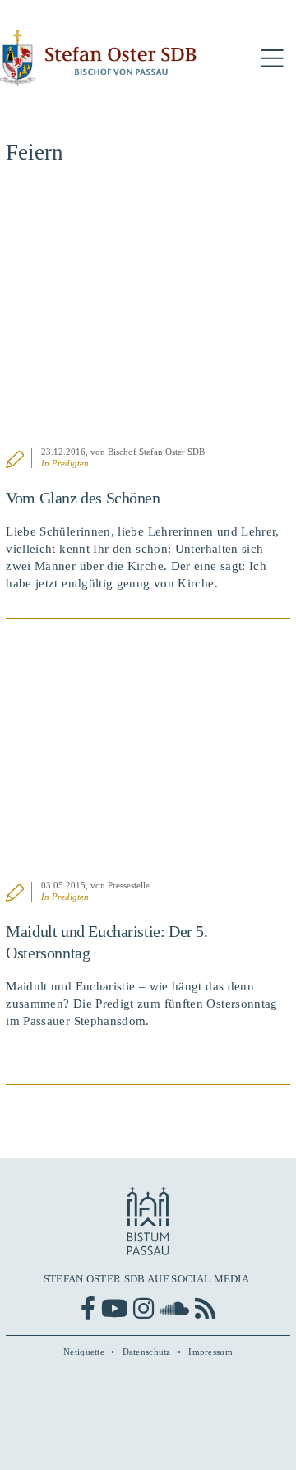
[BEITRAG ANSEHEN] (148, 315)
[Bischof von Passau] (98, 58)
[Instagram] (143, 1308)
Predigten (70, 463)
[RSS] (205, 1308)
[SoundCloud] (174, 1308)
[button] (272, 58)
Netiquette (83, 1351)
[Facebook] (88, 1308)
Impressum (210, 1351)
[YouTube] (114, 1308)
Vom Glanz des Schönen (83, 498)
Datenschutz (147, 1351)
